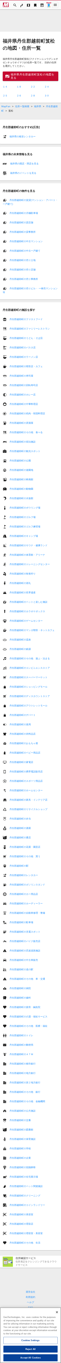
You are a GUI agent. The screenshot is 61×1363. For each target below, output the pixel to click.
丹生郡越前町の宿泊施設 (22, 441)
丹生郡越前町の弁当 (20, 818)
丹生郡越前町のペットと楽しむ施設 (28, 601)
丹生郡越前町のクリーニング (24, 1195)
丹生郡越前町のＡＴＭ (21, 1054)
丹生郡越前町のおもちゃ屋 (23, 743)
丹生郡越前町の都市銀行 (22, 1063)
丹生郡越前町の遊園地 (21, 469)
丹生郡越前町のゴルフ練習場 (24, 526)
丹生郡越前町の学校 (20, 1148)
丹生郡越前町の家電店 (21, 762)
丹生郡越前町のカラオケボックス (27, 611)
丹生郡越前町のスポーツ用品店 (26, 780)
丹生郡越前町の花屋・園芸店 (24, 846)
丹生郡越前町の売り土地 (22, 260)
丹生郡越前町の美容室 (21, 1214)
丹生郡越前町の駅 (18, 865)
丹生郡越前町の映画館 (21, 479)
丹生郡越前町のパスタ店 (22, 347)
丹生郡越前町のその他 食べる (26, 432)
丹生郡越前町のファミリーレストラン (29, 328)
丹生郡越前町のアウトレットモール (28, 705)
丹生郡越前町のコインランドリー (27, 1204)
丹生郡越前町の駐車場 (21, 922)
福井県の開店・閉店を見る (24, 163)
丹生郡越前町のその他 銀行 (24, 1091)
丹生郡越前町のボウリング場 (24, 507)
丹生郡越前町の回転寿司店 (23, 385)
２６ (19, 95)
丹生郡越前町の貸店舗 (21, 222)
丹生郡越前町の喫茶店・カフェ (26, 366)
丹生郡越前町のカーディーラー (26, 903)
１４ (5, 86)
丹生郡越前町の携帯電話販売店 (26, 771)
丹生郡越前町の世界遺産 (22, 592)
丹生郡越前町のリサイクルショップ (28, 809)
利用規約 (30, 1297)
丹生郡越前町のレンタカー (23, 875)
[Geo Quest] (48, 5)
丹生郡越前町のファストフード (26, 319)
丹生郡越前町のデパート (22, 714)
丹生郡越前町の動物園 (21, 488)
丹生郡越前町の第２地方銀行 (24, 1082)
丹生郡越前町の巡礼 (20, 583)
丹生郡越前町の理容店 (21, 1223)
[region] (30, 1335)
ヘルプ (30, 1302)
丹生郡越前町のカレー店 (22, 394)
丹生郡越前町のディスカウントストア (29, 696)
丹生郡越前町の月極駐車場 (23, 213)
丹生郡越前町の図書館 (21, 1129)
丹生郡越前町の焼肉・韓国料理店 (27, 413)
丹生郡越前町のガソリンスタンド (27, 884)
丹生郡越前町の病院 (20, 988)
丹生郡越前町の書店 (20, 837)
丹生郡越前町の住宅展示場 (23, 1176)
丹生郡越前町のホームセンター (26, 790)
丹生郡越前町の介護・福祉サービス (28, 1016)
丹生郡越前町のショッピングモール (28, 686)
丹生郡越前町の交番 (20, 1120)
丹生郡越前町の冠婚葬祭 (22, 1167)
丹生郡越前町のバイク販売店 (24, 941)
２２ (32, 86)
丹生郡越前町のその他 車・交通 (27, 978)
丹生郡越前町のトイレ (21, 1035)
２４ (46, 86)
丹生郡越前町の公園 (20, 460)
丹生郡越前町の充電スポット (24, 931)
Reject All (30, 1349)
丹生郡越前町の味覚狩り (22, 573)
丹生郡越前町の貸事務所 (22, 232)
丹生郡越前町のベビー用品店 (24, 752)
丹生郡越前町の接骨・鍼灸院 (24, 1007)
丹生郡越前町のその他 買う (24, 856)
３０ (46, 95)
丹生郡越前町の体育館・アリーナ (27, 554)
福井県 (37, 106)
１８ (19, 86)
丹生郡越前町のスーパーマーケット (28, 677)
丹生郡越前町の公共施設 (22, 1110)
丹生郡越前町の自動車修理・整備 (27, 912)
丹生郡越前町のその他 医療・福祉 (28, 1025)
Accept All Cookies (30, 1357)
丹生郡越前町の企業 (20, 1157)
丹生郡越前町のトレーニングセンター (29, 564)
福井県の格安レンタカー (22, 136)
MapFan (5, 106)
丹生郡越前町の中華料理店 (23, 404)
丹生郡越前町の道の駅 (21, 969)
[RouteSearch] (21, 5)
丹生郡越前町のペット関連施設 (26, 1186)
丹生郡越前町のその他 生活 (24, 1242)
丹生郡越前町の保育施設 (22, 1139)
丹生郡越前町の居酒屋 (21, 422)
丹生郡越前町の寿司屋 (21, 375)
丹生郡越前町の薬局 (20, 724)
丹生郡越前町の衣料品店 (22, 733)
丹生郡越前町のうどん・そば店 (26, 338)
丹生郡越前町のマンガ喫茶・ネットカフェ (32, 630)
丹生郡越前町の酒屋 (20, 828)
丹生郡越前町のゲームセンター (26, 620)
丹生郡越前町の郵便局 (21, 1044)
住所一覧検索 (22, 106)
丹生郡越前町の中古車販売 (23, 959)
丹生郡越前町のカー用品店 (23, 894)
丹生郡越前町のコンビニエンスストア (29, 667)
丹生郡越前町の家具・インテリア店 (28, 799)
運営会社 (30, 1291)
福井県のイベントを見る (22, 173)
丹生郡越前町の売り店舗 (22, 269)
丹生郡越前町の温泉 (20, 639)
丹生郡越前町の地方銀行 (22, 1073)
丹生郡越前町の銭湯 (20, 649)
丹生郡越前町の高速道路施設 (24, 950)
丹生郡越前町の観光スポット (24, 451)
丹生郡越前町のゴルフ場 (22, 517)
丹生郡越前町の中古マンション (26, 241)
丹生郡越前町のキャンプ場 (23, 535)
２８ (32, 95)
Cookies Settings (30, 1340)
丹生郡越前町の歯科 (20, 997)
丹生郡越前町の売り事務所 (23, 279)
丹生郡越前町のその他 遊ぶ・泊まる (29, 658)
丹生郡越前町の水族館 (21, 498)
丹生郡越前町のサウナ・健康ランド (28, 545)
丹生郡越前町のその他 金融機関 (27, 1101)
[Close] (57, 1312)
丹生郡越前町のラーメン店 (23, 356)
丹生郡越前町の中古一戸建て (24, 250)
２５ (5, 95)
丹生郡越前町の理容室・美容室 (26, 1233)
